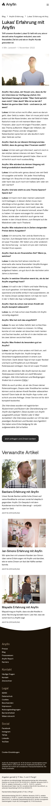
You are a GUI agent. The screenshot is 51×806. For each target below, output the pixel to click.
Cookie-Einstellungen (11, 752)
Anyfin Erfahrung (16, 16)
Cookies (5, 699)
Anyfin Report (7, 658)
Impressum (6, 706)
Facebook (6, 728)
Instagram (6, 731)
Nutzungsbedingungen (11, 709)
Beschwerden (7, 703)
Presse (5, 648)
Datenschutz (7, 696)
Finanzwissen (7, 655)
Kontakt (5, 677)
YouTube (5, 741)
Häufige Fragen (8, 674)
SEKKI (4, 693)
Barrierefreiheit (8, 713)
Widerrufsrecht (8, 716)
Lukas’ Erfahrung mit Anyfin (38, 16)
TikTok (4, 735)
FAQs (24, 380)
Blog (3, 16)
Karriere (5, 662)
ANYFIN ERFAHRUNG (11, 513)
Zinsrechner (7, 681)
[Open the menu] (46, 5)
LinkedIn (5, 738)
